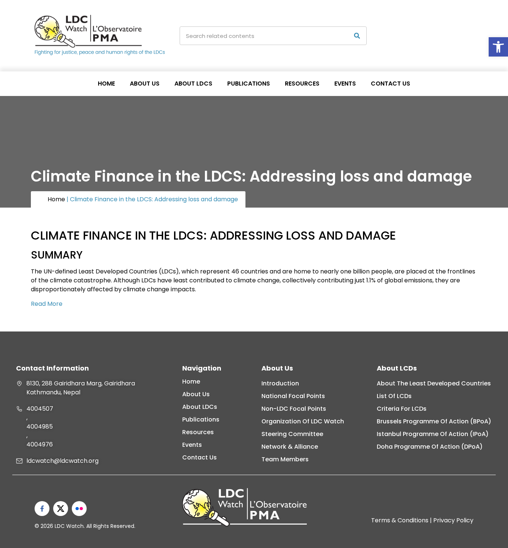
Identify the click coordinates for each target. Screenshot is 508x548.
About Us (145, 83)
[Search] (357, 36)
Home (106, 83)
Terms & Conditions (399, 520)
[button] (498, 47)
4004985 (39, 426)
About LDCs (193, 83)
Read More (47, 303)
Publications (248, 83)
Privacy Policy (453, 520)
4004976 (39, 444)
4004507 (39, 408)
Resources (302, 83)
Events (345, 83)
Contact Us (390, 83)
